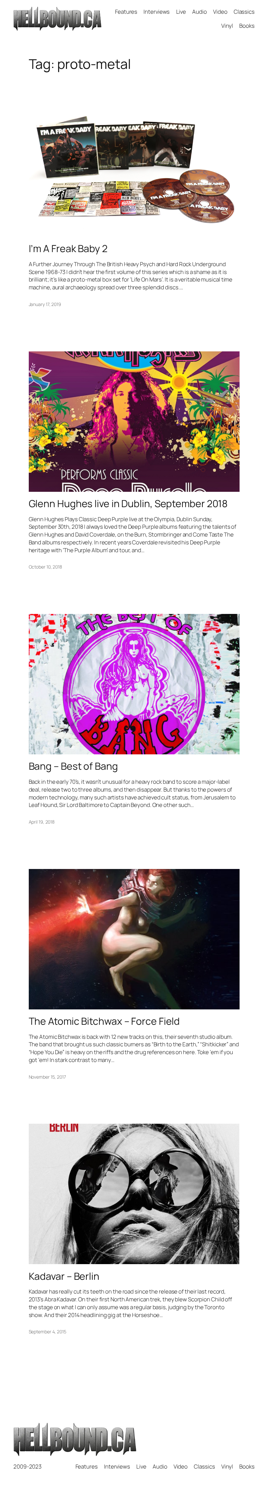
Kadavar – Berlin (64, 1276)
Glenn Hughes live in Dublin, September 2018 (128, 503)
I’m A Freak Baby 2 (68, 248)
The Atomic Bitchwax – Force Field (104, 1021)
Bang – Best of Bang (73, 766)
